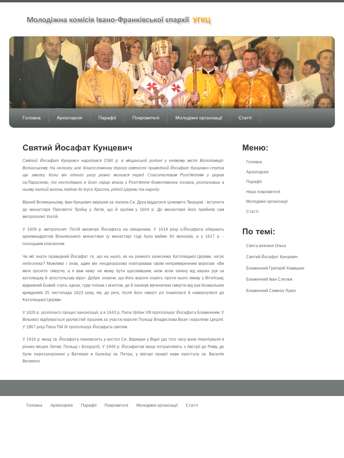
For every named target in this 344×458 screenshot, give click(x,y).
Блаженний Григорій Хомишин (275, 268)
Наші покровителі (263, 191)
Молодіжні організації (198, 117)
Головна (32, 117)
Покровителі (145, 117)
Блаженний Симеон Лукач (271, 290)
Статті (245, 117)
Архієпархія (69, 117)
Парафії (107, 117)
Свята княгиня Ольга (266, 245)
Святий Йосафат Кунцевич (272, 256)
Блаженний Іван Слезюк (269, 279)
